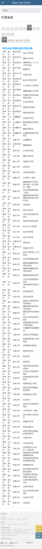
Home (5, 10)
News (3, 517)
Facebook (5, 543)
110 (25, 28)
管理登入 (30, 542)
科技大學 (11, 40)
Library (32, 533)
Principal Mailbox (8, 546)
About (3, 522)
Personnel (17, 533)
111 (20, 28)
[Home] (21, 2)
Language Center (6, 538)
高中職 (26, 40)
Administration (5, 527)
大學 (4, 40)
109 (29, 27)
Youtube (14, 543)
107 (38, 28)
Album (18, 519)
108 (34, 28)
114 (7, 28)
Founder (3, 524)
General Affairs (28, 529)
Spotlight (3, 519)
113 (12, 28)
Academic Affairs (6, 529)
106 (3, 34)
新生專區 (3, 514)
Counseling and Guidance (21, 531)
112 (16, 28)
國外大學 (19, 40)
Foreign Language (6, 531)
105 (7, 34)
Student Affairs (17, 529)
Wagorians (11, 519)
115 (3, 28)
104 (12, 34)
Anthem (16, 524)
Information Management (8, 535)
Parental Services (6, 533)
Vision (10, 524)
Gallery (24, 519)
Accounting (25, 533)
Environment (24, 524)
